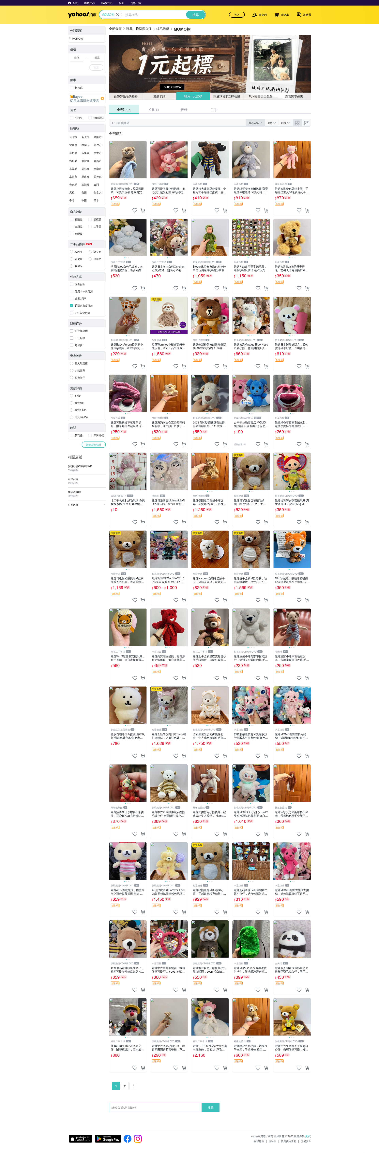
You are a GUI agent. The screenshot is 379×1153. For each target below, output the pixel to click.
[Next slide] (144, 160)
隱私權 (272, 1141)
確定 (96, 67)
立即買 (154, 109)
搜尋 (211, 1107)
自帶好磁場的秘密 (126, 96)
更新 (307, 1136)
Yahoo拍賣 (82, 14)
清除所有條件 (93, 444)
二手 (214, 109)
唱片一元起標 (193, 96)
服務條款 (259, 1141)
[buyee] (87, 98)
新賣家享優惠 (294, 96)
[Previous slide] (111, 160)
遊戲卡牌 (159, 96)
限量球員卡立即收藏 (227, 96)
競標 (184, 109)
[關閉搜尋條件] (117, 14)
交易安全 (306, 1141)
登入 (237, 15)
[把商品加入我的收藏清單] (134, 210)
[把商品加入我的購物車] (142, 210)
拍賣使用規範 (288, 1141)
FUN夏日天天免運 (260, 96)
